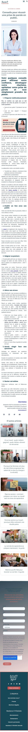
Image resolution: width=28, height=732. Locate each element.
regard (5, 229)
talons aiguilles (13, 190)
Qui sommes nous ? (14, 698)
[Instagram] (14, 684)
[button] (24, 1)
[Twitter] (11, 684)
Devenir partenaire (14, 722)
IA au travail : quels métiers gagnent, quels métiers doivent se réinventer (14, 442)
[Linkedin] (17, 684)
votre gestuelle (14, 271)
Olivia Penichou (22, 402)
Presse (14, 701)
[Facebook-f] (8, 684)
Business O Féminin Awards (14, 725)
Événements (14, 718)
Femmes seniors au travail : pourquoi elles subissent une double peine (14, 522)
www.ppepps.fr (22, 410)
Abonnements (14, 715)
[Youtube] (19, 684)
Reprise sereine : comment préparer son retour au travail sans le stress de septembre (14, 496)
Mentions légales (14, 705)
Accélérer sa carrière (14, 8)
